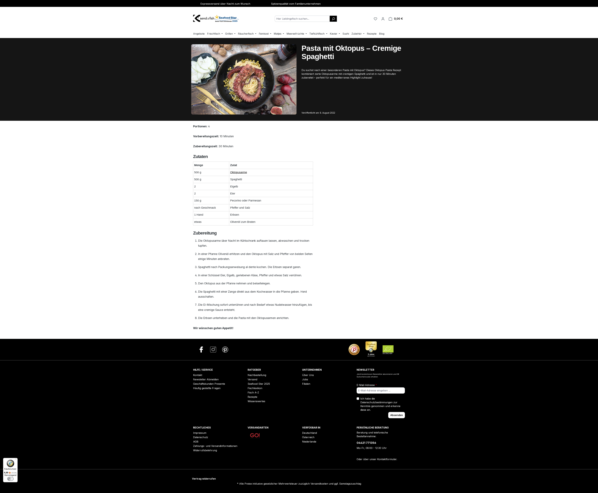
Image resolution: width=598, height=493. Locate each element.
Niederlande (309, 441)
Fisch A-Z (253, 392)
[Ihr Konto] (383, 19)
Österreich (308, 437)
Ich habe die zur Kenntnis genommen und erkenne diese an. (380, 404)
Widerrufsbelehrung (205, 450)
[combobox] (302, 19)
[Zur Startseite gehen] (216, 18)
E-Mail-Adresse (367, 385)
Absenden (396, 415)
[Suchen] (333, 19)
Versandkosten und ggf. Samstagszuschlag (336, 483)
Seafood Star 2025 (259, 383)
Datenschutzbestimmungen (376, 402)
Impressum (199, 432)
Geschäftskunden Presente (209, 383)
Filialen (306, 383)
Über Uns (308, 375)
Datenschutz (200, 437)
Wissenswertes (256, 401)
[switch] (10, 479)
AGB (195, 441)
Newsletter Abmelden (206, 379)
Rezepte (252, 396)
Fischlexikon (255, 388)
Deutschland (309, 432)
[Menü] (16, 460)
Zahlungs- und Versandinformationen (215, 446)
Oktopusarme (238, 172)
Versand (252, 379)
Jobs (305, 379)
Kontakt (197, 375)
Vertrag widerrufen (204, 478)
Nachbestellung (257, 375)
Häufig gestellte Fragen (207, 388)
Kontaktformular (386, 459)
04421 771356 (366, 442)
